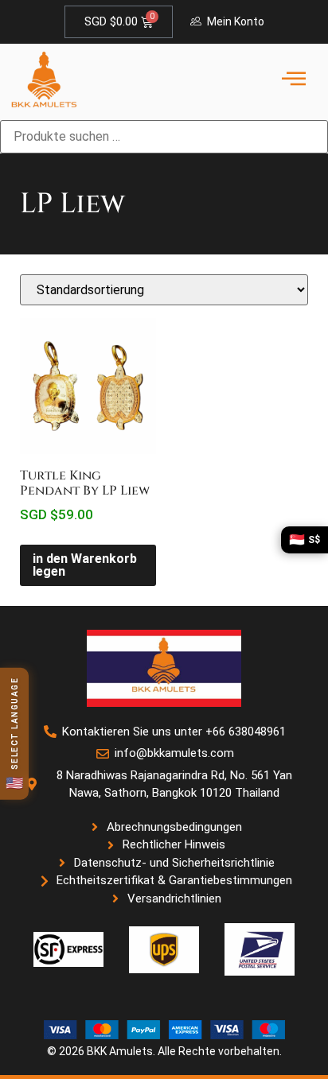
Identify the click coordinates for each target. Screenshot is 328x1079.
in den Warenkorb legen (85, 565)
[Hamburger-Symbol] (293, 80)
